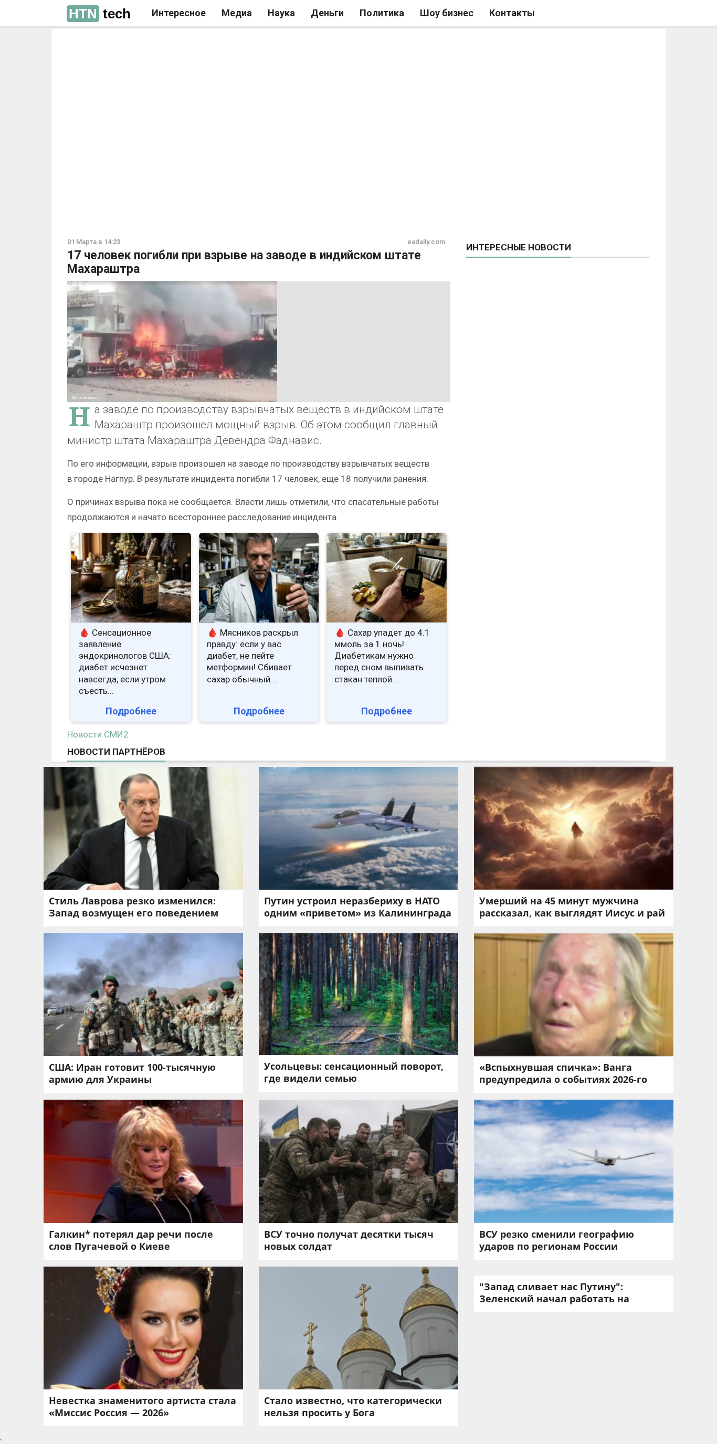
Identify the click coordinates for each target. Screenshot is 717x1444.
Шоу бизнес (446, 12)
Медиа (237, 12)
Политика (382, 12)
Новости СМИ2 (98, 734)
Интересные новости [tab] (518, 247)
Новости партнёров (116, 751)
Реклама (210, 45)
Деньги (327, 12)
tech (100, 14)
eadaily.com (426, 242)
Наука (281, 12)
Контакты (512, 12)
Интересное (179, 12)
